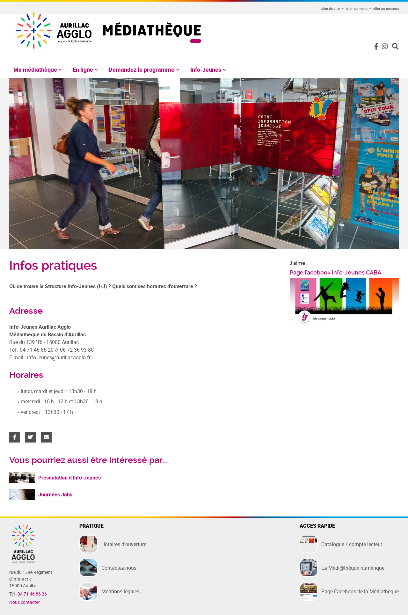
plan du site (330, 8)
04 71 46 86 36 (32, 594)
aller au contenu (386, 8)
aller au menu (357, 8)
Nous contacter (24, 602)
